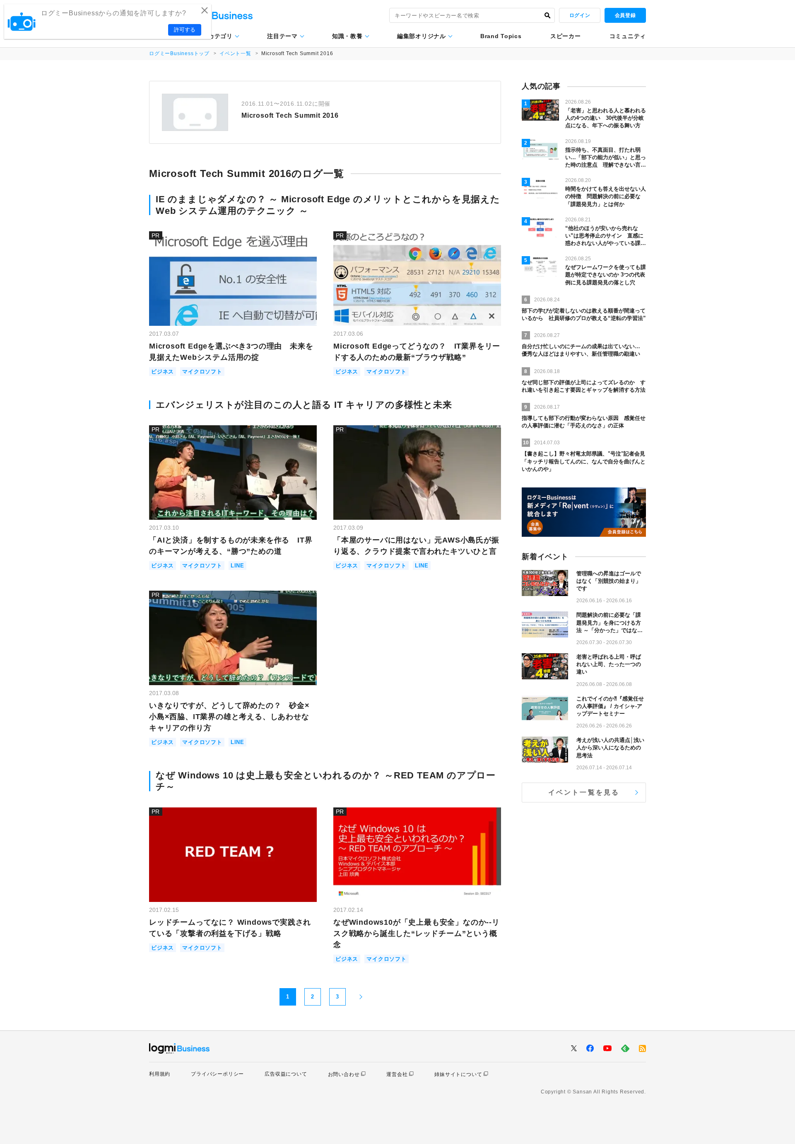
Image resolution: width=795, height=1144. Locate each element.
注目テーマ (282, 36)
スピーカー (565, 36)
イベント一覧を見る (584, 792)
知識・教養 (347, 36)
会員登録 (625, 15)
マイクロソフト (202, 371)
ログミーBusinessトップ (179, 53)
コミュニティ (628, 36)
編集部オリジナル (421, 36)
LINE (237, 565)
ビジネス (162, 371)
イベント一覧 (235, 53)
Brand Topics (500, 36)
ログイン (579, 15)
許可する (184, 30)
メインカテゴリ (211, 36)
